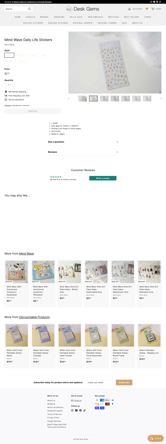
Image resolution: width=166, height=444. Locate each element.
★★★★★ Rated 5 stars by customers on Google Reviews (28, 2)
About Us (137, 23)
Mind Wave (9, 44)
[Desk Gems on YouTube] (76, 410)
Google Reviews (54, 421)
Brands (44, 17)
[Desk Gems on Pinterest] (80, 410)
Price (7, 69)
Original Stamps (107, 23)
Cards (147, 17)
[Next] (160, 98)
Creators (59, 17)
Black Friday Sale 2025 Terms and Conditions (57, 425)
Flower (9, 55)
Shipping (8, 105)
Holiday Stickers (33, 23)
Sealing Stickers (58, 23)
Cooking (21, 61)
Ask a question (56, 142)
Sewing (33, 55)
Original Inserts (83, 23)
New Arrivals (95, 17)
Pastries (9, 61)
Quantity (9, 80)
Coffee (44, 55)
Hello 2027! (76, 17)
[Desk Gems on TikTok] (84, 410)
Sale (124, 23)
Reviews (52, 152)
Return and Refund (55, 407)
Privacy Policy (53, 418)
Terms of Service (54, 414)
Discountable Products (34, 317)
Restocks (113, 17)
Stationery (21, 55)
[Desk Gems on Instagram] (72, 410)
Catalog (30, 17)
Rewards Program (54, 411)
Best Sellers (131, 17)
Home (18, 17)
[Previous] (69, 98)
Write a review (103, 178)
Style (7, 50)
